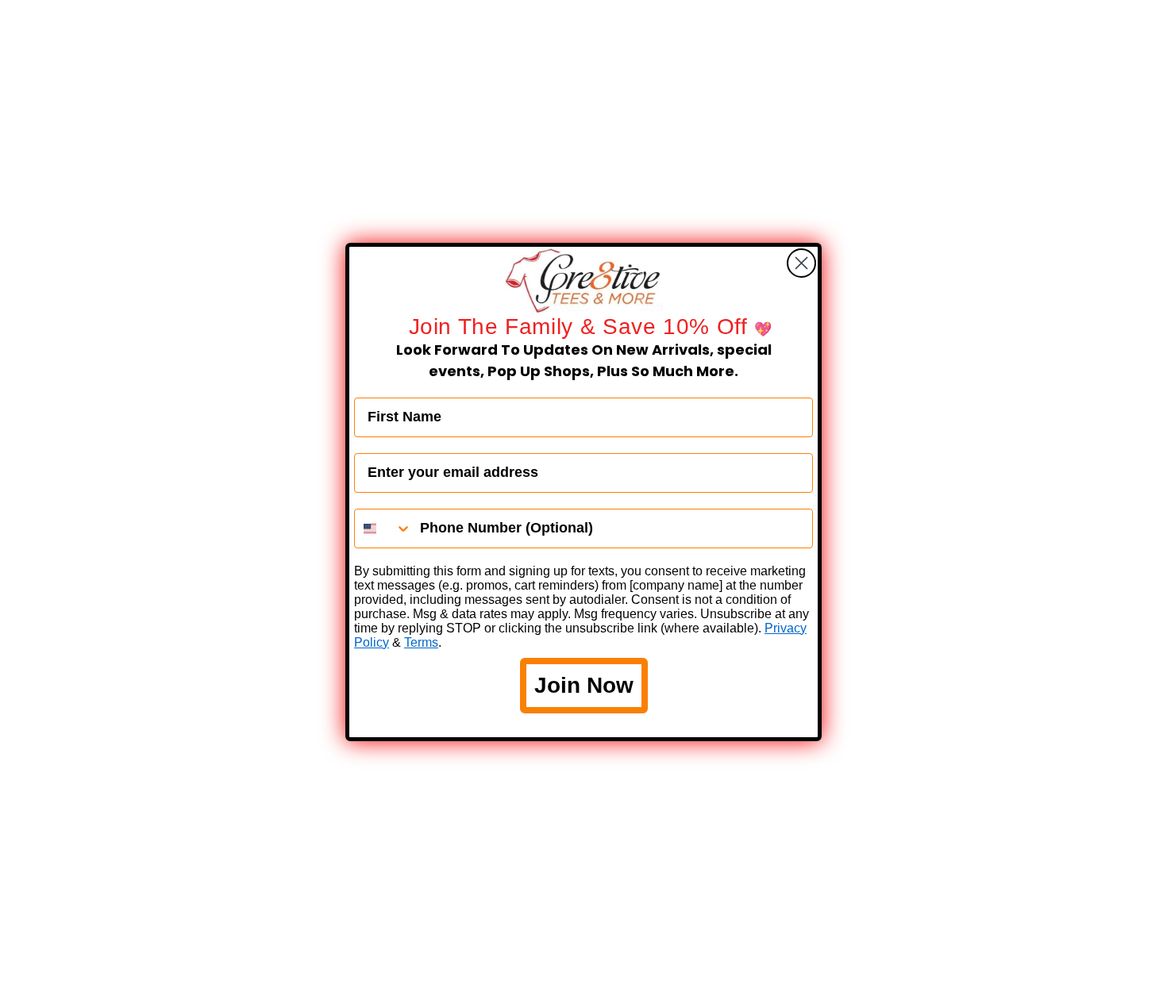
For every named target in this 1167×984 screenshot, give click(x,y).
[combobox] (383, 528)
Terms (421, 642)
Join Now (584, 685)
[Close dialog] (801, 263)
